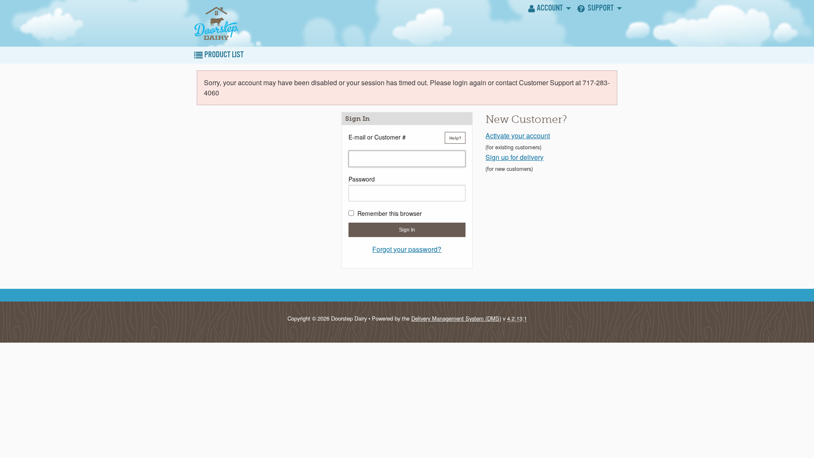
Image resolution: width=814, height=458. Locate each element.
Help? (455, 138)
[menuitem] (548, 8)
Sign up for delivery (514, 157)
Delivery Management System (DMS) (456, 318)
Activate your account (517, 135)
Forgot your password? (406, 249)
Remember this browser (389, 213)
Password (361, 179)
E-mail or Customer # (377, 137)
